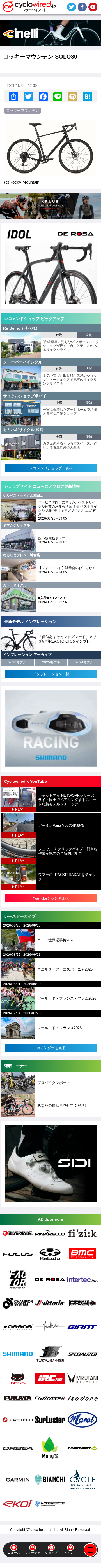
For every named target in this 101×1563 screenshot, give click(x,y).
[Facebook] (43, 96)
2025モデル (51, 662)
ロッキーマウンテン (22, 110)
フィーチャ (32, 1552)
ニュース (14, 1552)
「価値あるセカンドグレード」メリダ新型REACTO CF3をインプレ (67, 639)
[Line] (57, 96)
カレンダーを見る (51, 1048)
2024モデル (84, 662)
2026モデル (17, 662)
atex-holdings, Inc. (45, 1530)
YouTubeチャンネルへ (51, 898)
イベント (70, 1552)
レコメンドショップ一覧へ (51, 468)
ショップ (51, 1552)
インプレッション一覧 (51, 674)
